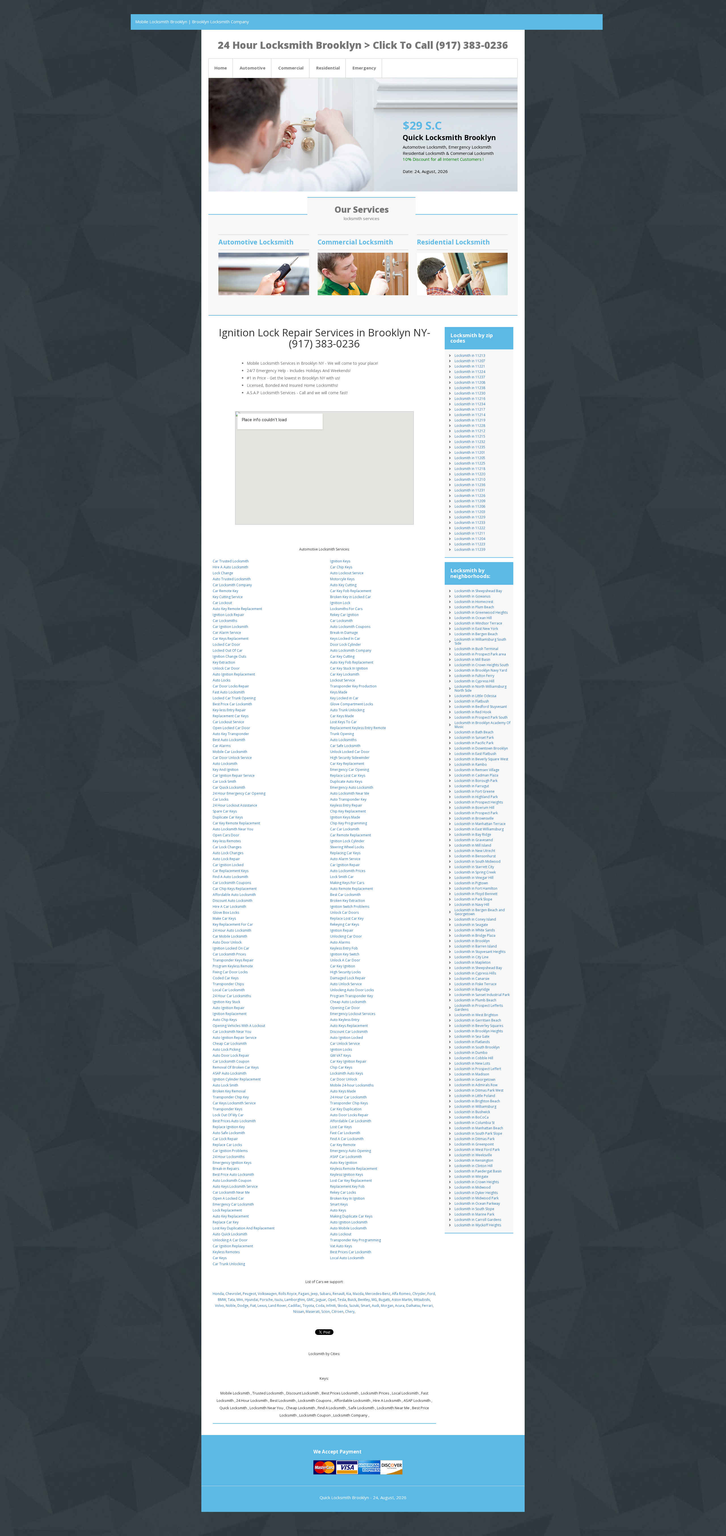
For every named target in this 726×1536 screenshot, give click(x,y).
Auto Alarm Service (345, 858)
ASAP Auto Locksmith (229, 1073)
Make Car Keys (224, 918)
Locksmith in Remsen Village (477, 769)
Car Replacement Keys (230, 870)
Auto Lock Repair (226, 858)
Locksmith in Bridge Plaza (475, 935)
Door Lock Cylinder (345, 644)
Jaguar (321, 1299)
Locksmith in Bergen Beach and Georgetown (480, 912)
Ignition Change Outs (229, 656)
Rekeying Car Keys (344, 924)
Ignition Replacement (229, 1013)
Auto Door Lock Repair (231, 1055)
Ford (431, 1293)
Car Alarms (222, 745)
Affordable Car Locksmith (350, 1121)
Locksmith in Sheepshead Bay (478, 590)
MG (374, 1299)
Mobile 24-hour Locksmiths (351, 1085)
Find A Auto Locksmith (230, 876)
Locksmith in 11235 (470, 447)
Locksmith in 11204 (470, 538)
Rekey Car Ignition (344, 614)
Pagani (303, 1293)
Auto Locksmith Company (350, 650)
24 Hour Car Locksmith (348, 1097)
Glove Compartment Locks (351, 704)
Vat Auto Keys (341, 1246)
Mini (240, 1299)
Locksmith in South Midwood (478, 861)
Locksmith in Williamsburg (475, 1106)
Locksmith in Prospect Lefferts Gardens (479, 1007)
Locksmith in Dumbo (471, 1052)
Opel (332, 1299)
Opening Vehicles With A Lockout (239, 1025)
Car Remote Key (225, 590)
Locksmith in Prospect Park (476, 813)
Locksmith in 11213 (470, 355)
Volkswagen (267, 1293)
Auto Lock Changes (228, 853)
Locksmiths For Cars (346, 608)
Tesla (341, 1299)
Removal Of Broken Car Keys (236, 1067)
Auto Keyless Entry (344, 1019)
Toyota (308, 1305)
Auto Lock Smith (225, 1085)
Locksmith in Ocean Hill (473, 617)
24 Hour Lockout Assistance (235, 805)
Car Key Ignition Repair (348, 1061)
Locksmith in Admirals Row (476, 1085)
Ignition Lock (340, 602)
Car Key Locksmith (344, 674)
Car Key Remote (343, 1144)
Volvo (219, 1305)
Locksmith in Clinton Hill (474, 1165)
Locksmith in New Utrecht (475, 850)
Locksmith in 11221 (470, 366)
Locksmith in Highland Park (476, 796)
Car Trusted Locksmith (231, 561)
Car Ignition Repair (345, 864)
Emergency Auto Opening (350, 1150)
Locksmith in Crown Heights (477, 1182)
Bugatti (384, 1299)
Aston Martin (402, 1299)
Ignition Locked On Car (231, 948)
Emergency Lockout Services (352, 1013)
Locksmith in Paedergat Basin (478, 1171)
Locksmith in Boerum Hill (474, 807)
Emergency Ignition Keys (232, 1162)
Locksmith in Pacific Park (474, 742)
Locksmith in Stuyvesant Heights (480, 951)
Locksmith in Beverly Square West (481, 759)
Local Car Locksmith (229, 990)
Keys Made (338, 692)
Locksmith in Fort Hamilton (476, 888)
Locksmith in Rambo (471, 764)
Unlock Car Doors (344, 912)
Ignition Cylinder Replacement (237, 1079)
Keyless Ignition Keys (346, 1174)
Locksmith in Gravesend (474, 839)
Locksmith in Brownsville (474, 818)
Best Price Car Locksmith (232, 704)
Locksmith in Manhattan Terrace (480, 823)
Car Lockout (222, 602)
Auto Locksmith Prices (347, 870)
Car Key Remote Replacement (236, 823)
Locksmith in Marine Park (474, 1214)
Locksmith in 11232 (470, 441)
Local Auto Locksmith (347, 1258)
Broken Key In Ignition (347, 1198)
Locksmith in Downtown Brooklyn (481, 748)
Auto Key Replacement (231, 1216)
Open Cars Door (226, 835)
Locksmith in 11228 (470, 425)
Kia (348, 1293)
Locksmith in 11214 (470, 414)
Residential (328, 68)
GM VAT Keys (340, 1055)
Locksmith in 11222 (470, 528)
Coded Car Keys (226, 978)
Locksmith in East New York (476, 628)
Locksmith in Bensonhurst (475, 856)
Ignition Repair (341, 930)
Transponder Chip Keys (349, 1103)
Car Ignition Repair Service (234, 775)
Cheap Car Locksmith (230, 1043)
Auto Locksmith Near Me (349, 793)
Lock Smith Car (342, 876)
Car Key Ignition (342, 966)
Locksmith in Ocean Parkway (477, 1203)
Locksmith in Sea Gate (472, 1036)
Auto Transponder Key (348, 799)
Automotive (252, 68)
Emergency (364, 68)
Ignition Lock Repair (228, 614)
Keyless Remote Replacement (353, 1168)
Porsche (266, 1299)
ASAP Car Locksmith (346, 1156)
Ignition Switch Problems (349, 906)
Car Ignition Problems (230, 1150)
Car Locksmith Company (232, 585)
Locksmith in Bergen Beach (476, 634)
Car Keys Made (342, 716)
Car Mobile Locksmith (230, 936)
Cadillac (294, 1305)
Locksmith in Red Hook (473, 712)
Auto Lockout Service (347, 573)
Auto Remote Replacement (351, 888)
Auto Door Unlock (227, 942)
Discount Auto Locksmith (232, 900)
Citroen (337, 1311)
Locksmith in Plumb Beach (475, 1000)
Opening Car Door (345, 1007)
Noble (231, 1305)
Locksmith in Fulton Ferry (474, 675)
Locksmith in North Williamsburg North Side (480, 688)
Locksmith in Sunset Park (474, 737)
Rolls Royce (287, 1293)
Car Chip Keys (341, 567)
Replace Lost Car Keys (347, 775)
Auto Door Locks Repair (349, 1115)
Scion (325, 1311)
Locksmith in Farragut (472, 786)
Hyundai (251, 1299)
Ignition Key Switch (344, 954)
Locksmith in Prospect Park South (481, 717)
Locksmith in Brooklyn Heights (479, 1031)
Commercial (290, 68)
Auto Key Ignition (343, 1162)
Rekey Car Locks (343, 1192)
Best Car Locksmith (345, 894)
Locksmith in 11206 (470, 506)
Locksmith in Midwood (473, 1187)
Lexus (262, 1305)
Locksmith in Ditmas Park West (479, 1090)
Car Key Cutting (342, 656)
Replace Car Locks (227, 1144)
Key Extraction (224, 662)
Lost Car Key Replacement (351, 1180)
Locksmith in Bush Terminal (476, 648)
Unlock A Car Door (345, 960)
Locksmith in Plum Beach (474, 607)
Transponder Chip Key (231, 1097)
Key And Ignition (226, 769)
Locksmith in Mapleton (473, 962)
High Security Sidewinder (350, 757)
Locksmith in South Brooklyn (477, 1047)
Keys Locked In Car (345, 638)
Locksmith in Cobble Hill (474, 1058)
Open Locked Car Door (231, 727)
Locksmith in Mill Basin (472, 659)
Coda (320, 1305)
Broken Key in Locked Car (350, 596)
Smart (365, 1305)
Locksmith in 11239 (470, 549)
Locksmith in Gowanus (472, 596)
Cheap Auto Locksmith (348, 1001)
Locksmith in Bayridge (472, 989)
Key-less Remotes (227, 841)
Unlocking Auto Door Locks (352, 990)
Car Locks (220, 799)
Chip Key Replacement (348, 811)
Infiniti (331, 1305)
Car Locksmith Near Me (231, 1192)
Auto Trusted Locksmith (232, 579)
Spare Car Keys (225, 811)
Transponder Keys (227, 1109)
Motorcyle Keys (342, 579)
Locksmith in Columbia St (475, 1122)
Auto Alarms (340, 942)
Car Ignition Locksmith (230, 626)
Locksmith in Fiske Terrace (476, 984)
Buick (352, 1299)
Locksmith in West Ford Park (477, 1149)
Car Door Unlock (343, 1079)
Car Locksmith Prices (229, 954)
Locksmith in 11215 (470, 436)
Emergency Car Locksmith (233, 1204)
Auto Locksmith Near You (233, 829)
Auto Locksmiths (343, 739)
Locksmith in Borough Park (476, 780)
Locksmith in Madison (472, 1074)
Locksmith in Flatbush (472, 701)
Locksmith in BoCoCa (472, 1117)
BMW (222, 1299)
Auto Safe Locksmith (229, 1132)
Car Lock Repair (225, 1138)
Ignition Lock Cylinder (347, 841)
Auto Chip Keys (225, 1019)
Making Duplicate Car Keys (351, 1216)
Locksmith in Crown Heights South (482, 664)
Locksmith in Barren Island (476, 946)
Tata (231, 1299)
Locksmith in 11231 (470, 490)
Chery (349, 1311)
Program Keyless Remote (233, 966)
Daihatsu (413, 1305)
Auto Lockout (340, 1234)
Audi (375, 1305)
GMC (310, 1299)
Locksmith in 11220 (470, 474)
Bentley (364, 1299)
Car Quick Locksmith (229, 787)
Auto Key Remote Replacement (237, 608)
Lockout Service (342, 680)
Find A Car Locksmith (347, 1138)
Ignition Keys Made (345, 817)
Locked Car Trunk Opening (234, 698)
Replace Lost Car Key (347, 918)
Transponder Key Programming (355, 1240)
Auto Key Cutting (343, 585)
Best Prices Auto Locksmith (234, 1121)
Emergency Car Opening (349, 769)
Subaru (325, 1293)
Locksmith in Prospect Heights (479, 802)
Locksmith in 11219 (470, 420)
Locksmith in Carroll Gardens (478, 1219)
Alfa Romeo (401, 1293)
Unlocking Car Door (346, 936)
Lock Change (223, 573)
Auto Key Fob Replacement (351, 662)
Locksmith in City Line (472, 957)
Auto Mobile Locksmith (348, 1228)
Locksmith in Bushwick (472, 1111)
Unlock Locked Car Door (350, 751)
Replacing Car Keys (345, 853)
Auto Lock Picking (226, 1049)
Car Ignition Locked (228, 864)
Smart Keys (339, 1204)
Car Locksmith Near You (232, 1031)
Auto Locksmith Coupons (350, 626)
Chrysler (419, 1293)
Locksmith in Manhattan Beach (479, 1128)
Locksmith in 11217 (470, 409)
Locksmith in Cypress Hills (475, 973)
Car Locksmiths (225, 620)
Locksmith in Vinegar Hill (474, 877)
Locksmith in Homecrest (474, 601)
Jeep (314, 1293)
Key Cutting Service (228, 596)
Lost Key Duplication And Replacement (244, 1228)
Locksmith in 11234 (470, 404)
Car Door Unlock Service (232, 757)
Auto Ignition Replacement (234, 674)
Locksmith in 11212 (470, 431)
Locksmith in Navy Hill (472, 904)
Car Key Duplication (346, 1109)
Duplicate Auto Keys (346, 781)
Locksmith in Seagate (471, 924)
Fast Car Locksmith (345, 1132)
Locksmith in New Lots (472, 1063)
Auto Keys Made (343, 1091)
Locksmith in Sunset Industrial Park (482, 994)
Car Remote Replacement (350, 835)
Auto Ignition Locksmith (349, 1222)
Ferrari (427, 1305)
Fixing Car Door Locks (230, 972)
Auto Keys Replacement (349, 1025)
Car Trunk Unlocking (229, 1263)
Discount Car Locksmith (349, 1031)
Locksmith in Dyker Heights (476, 1192)
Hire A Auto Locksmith (230, 567)
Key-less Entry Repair (229, 710)
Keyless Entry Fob (344, 948)
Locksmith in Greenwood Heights (481, 612)
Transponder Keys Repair (233, 960)
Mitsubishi (422, 1299)
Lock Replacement (227, 1210)
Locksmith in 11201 (470, 452)
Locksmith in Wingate (471, 1176)
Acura (399, 1305)
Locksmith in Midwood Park (477, 1198)
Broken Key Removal (229, 1091)
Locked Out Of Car (227, 650)
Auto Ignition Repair (228, 1007)
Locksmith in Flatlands (472, 1041)
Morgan (387, 1305)
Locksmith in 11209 (470, 501)
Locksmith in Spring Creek (475, 872)
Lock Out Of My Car (228, 1115)
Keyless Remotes (226, 1252)
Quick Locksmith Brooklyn (344, 1497)
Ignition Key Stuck (226, 1001)
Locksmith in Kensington (474, 1160)
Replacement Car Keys (230, 716)
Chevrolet (233, 1293)
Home (220, 68)
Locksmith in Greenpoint (474, 1144)
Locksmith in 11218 (470, 468)
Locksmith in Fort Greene (475, 791)
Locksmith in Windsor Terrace (478, 623)
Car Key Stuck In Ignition (349, 668)
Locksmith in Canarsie (472, 978)
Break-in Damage (344, 632)
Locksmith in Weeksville (473, 1155)
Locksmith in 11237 (470, 377)
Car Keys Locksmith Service (234, 1103)
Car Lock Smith (224, 781)
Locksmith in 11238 (470, 387)
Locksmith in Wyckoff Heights (478, 1225)
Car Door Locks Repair (231, 686)
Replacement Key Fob (347, 1186)
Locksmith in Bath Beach (474, 732)
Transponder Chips (228, 984)
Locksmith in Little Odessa (475, 695)
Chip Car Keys (341, 1067)
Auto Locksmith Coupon (232, 1180)
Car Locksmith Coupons (232, 882)
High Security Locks (345, 972)
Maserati (313, 1311)
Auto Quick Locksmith (230, 1234)
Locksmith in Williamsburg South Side (480, 641)
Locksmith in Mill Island (473, 845)
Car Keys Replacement (230, 638)
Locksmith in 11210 (470, 479)
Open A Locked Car (228, 1198)
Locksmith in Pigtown (471, 883)
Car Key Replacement (347, 763)
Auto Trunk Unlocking (347, 710)
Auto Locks (221, 680)
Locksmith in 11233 (470, 522)
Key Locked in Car (344, 698)
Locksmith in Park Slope (473, 899)
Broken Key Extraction (347, 900)
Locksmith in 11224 (470, 371)
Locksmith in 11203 (470, 511)
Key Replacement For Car (233, 924)
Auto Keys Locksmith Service (235, 1186)
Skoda (342, 1305)
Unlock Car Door (226, 668)
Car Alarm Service (227, 632)
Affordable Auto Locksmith (234, 894)
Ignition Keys (340, 561)
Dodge (242, 1305)
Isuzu (279, 1299)
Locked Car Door (226, 644)
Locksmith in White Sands (475, 930)
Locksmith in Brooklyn (472, 940)
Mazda (358, 1293)
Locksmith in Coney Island (475, 919)
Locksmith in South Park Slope (478, 1133)
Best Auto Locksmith (229, 739)
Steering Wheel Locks (347, 847)
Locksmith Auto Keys (346, 1073)
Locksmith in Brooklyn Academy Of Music (482, 724)
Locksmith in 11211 (470, 533)
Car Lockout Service (228, 722)
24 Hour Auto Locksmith (232, 930)
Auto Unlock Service (346, 984)
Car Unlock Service (345, 1043)
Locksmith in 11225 (470, 463)
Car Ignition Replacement (233, 1246)
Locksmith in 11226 (470, 495)
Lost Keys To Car (343, 722)
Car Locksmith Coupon (231, 1061)
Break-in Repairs (226, 1168)
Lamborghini (294, 1299)
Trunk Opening (342, 733)
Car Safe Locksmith (345, 745)
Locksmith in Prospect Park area (480, 654)
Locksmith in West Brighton (476, 1014)
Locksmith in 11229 (470, 517)
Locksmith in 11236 (470, 484)
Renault (339, 1293)
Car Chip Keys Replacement (235, 888)
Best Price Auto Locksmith (233, 1174)
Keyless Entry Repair (346, 805)
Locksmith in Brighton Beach (477, 1101)
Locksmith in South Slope (474, 1208)
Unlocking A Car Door (230, 1240)
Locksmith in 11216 (470, 398)
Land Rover (277, 1305)
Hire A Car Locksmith (229, 906)
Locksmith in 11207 (470, 360)
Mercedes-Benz (377, 1293)
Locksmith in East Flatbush (475, 753)
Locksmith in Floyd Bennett (476, 893)
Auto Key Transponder (231, 733)
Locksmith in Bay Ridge (473, 834)
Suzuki (354, 1305)
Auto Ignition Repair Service (235, 1037)
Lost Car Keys (341, 1126)
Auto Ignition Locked (346, 1037)
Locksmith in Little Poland (475, 1095)
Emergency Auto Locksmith (351, 787)
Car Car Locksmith (344, 829)
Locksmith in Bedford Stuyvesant (481, 706)
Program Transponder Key (351, 995)
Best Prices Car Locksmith (350, 1252)
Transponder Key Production (353, 686)
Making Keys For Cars (347, 882)
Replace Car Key (226, 1222)
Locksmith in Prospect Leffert (478, 1068)
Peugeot (249, 1293)
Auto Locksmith (225, 763)
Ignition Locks (341, 1049)
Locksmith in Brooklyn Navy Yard (481, 670)
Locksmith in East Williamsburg (479, 829)
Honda (218, 1293)
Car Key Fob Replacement (350, 590)
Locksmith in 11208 (470, 382)
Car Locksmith (341, 620)
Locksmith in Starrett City (474, 866)
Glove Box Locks (226, 912)
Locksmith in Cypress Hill (474, 681)
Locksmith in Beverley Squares (479, 1025)
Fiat (253, 1305)
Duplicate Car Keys (228, 817)
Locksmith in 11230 (470, 393)
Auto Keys (338, 1210)
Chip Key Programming (348, 823)
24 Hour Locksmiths (228, 1156)
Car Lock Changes (227, 847)
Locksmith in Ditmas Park (475, 1138)
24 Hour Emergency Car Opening (239, 793)
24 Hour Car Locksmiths (232, 995)
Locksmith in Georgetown (475, 1079)
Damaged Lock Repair (348, 978)
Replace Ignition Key (229, 1126)
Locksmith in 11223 (470, 544)
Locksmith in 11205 (470, 457)
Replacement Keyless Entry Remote (358, 727)
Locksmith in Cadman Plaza (476, 775)
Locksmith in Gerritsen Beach (478, 1020)
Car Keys (220, 1258)
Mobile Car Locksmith (230, 751)
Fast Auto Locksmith (229, 692)
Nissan (298, 1311)
